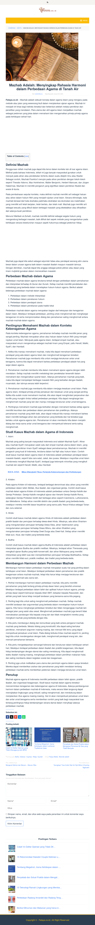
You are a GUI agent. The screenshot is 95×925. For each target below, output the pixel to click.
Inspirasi (29, 757)
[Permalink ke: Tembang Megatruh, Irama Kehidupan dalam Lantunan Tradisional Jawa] (47, 734)
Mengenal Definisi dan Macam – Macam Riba (21, 764)
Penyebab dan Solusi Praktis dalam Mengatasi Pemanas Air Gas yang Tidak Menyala (76, 746)
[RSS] (47, 2)
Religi (35, 757)
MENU (85, 20)
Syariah (40, 757)
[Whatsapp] (23, 717)
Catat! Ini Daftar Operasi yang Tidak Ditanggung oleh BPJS (17, 749)
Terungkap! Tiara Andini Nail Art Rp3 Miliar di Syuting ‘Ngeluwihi (71, 765)
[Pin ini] (15, 717)
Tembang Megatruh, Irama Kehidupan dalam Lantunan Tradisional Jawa (44, 746)
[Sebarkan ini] (7, 717)
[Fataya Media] (47, 9)
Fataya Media (53, 757)
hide (26, 156)
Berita (17, 757)
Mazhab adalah (64, 757)
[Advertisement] (47, 136)
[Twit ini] (11, 717)
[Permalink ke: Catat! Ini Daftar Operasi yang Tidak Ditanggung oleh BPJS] (19, 736)
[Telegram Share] (19, 717)
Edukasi (22, 757)
